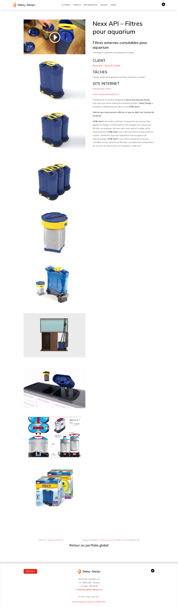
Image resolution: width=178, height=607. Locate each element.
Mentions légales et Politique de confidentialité (89, 602)
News (113, 5)
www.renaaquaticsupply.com (106, 94)
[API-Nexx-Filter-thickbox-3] (54, 510)
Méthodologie (90, 5)
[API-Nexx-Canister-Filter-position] (54, 357)
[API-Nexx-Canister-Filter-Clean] (54, 408)
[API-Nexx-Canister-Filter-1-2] (54, 153)
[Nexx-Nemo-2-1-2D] (54, 459)
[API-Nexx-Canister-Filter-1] (54, 102)
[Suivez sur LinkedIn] (163, 4)
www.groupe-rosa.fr (102, 89)
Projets (77, 5)
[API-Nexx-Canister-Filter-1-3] (54, 204)
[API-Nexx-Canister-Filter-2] (54, 255)
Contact (104, 5)
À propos (66, 5)
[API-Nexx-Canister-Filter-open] (54, 306)
